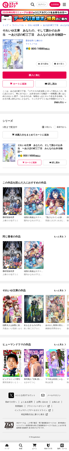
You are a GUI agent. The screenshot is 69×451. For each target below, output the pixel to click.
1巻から (48, 127)
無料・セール (62, 448)
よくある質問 (26, 402)
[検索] (32, 4)
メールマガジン (54, 395)
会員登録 (55, 4)
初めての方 (48, 448)
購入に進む (34, 75)
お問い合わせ (42, 402)
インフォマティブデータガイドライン (30, 410)
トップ (6, 448)
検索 (20, 448)
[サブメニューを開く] (64, 4)
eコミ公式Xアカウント (23, 396)
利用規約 (19, 406)
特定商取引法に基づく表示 (34, 414)
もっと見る (59, 236)
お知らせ (56, 402)
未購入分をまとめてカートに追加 (32, 134)
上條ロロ (39, 40)
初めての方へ (11, 402)
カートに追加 (19, 83)
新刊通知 (44, 64)
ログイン (42, 4)
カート (34, 449)
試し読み (52, 83)
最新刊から (61, 127)
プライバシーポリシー (38, 406)
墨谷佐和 (29, 40)
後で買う (60, 64)
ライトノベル (31, 44)
